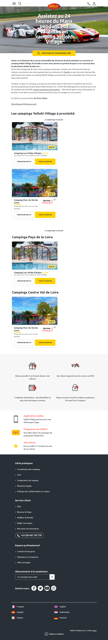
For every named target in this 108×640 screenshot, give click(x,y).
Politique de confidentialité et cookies (33, 491)
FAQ (19, 506)
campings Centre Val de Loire (35, 292)
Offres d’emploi (23, 563)
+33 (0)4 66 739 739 (31, 535)
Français (20, 607)
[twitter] (40, 588)
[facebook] (33, 588)
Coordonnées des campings (28, 469)
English (62, 607)
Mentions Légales (24, 486)
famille (67, 72)
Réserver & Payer (24, 512)
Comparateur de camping (27, 480)
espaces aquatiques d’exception (46, 90)
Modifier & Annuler (25, 518)
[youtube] (47, 588)
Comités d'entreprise (26, 551)
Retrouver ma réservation (28, 529)
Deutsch (63, 618)
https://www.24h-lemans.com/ (23, 104)
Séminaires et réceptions (27, 557)
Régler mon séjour (25, 523)
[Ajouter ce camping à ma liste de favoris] (54, 126)
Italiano (19, 618)
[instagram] (53, 588)
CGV (19, 475)
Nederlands (64, 612)
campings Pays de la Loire (32, 237)
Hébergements (24, 161)
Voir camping (45, 161)
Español (19, 612)
